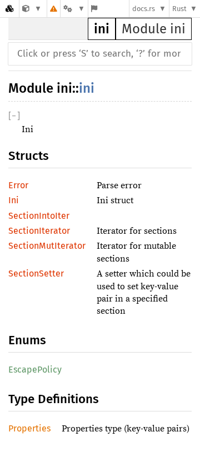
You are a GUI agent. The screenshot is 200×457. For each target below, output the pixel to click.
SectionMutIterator (47, 245)
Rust (179, 8)
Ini (13, 200)
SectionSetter (36, 273)
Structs (28, 155)
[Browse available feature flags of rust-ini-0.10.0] (94, 8)
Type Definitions (53, 398)
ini (101, 29)
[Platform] (74, 8)
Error (18, 185)
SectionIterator (39, 230)
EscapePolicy (35, 369)
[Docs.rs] (9, 8)
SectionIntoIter (38, 215)
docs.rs (143, 8)
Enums (27, 340)
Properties (29, 428)
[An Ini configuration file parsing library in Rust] (31, 8)
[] (14, 116)
